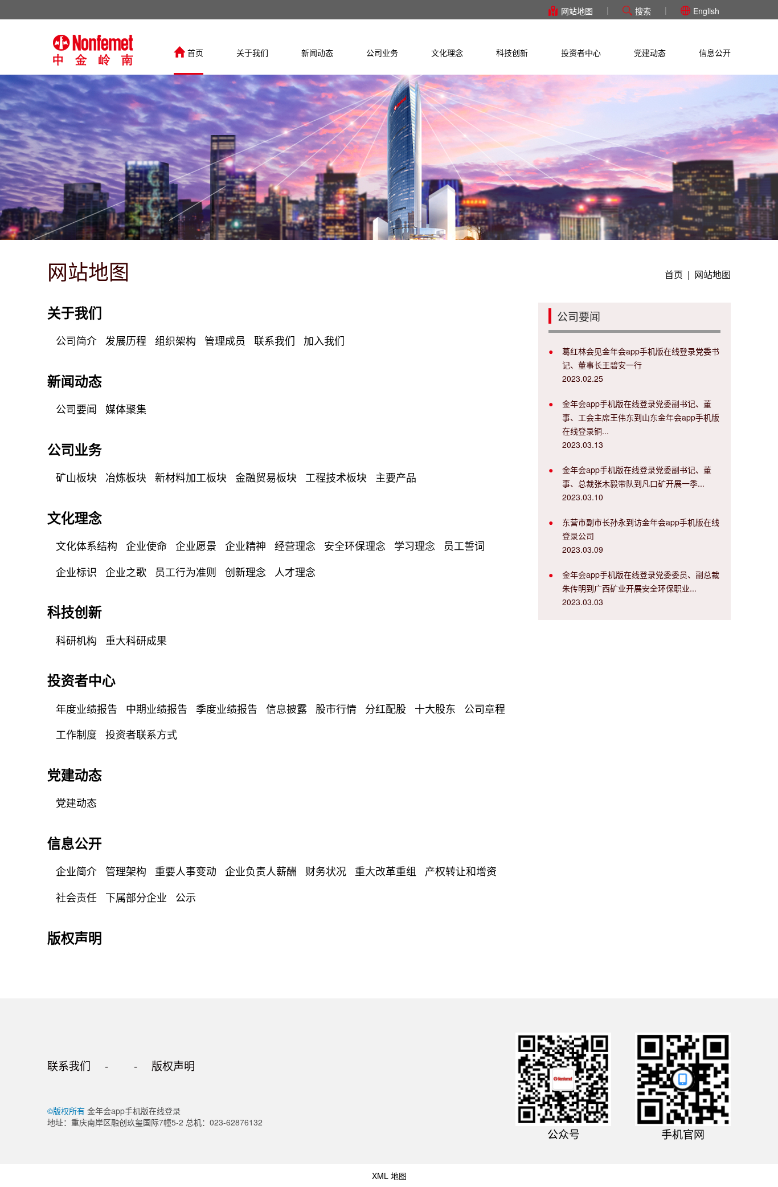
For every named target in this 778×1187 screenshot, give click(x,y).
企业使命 (146, 545)
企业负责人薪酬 (261, 870)
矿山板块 (76, 477)
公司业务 (382, 52)
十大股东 (435, 708)
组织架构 (175, 340)
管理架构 (125, 870)
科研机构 (76, 640)
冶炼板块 (125, 477)
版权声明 (74, 937)
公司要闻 (76, 408)
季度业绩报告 (226, 708)
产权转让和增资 (461, 870)
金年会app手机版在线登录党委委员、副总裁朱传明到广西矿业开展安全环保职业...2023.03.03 (640, 588)
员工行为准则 (185, 571)
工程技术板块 (336, 477)
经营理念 (295, 545)
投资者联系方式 (141, 734)
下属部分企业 (136, 897)
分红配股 (385, 708)
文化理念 (447, 52)
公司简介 (76, 340)
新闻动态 (317, 52)
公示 (185, 897)
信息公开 (715, 52)
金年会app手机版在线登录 (93, 50)
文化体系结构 (86, 545)
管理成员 (224, 340)
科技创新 (512, 52)
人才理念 (295, 571)
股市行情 (336, 708)
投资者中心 (581, 52)
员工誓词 (464, 545)
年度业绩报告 (86, 708)
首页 (195, 52)
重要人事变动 (185, 870)
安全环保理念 (355, 545)
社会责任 (76, 897)
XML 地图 (389, 1175)
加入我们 (324, 340)
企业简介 (76, 870)
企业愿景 (195, 545)
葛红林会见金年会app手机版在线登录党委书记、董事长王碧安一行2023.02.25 (640, 364)
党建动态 (650, 52)
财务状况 (325, 870)
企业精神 (245, 545)
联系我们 (274, 340)
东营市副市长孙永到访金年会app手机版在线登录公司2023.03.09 (640, 535)
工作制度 (76, 734)
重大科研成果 (136, 640)
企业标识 (76, 571)
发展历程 (125, 340)
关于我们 (252, 52)
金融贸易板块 (266, 477)
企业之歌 (125, 571)
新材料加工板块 (191, 477)
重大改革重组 (385, 870)
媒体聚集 (125, 408)
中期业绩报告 (156, 708)
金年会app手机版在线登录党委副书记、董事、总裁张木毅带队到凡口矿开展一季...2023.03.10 (636, 483)
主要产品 (395, 477)
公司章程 (484, 708)
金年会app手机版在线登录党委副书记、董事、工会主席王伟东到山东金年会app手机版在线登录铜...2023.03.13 (640, 424)
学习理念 (414, 545)
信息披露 (286, 708)
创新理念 (245, 571)
